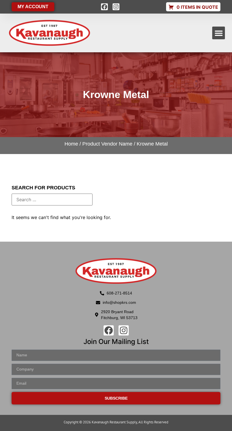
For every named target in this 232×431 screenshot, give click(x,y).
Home (71, 144)
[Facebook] (104, 6)
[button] (218, 33)
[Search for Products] (52, 199)
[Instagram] (116, 6)
